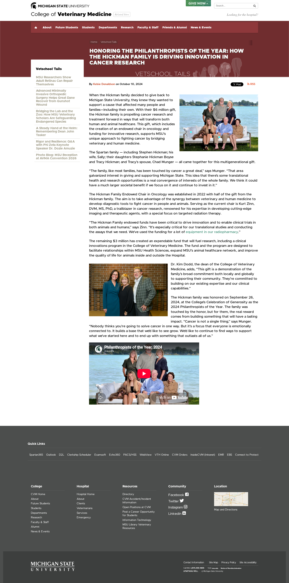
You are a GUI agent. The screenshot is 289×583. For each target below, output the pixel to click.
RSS (252, 84)
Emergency (84, 517)
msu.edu (215, 568)
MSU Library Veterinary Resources (136, 526)
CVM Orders (179, 454)
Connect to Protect (247, 454)
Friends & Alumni (174, 27)
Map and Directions (225, 509)
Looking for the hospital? (242, 14)
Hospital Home (86, 494)
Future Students (66, 27)
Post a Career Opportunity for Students (138, 513)
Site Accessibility (248, 562)
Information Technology (136, 520)
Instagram (176, 507)
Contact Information (193, 562)
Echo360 (114, 454)
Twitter (174, 501)
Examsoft (100, 454)
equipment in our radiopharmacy (212, 232)
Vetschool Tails (109, 42)
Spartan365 (36, 454)
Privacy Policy (228, 562)
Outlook (51, 454)
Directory (128, 494)
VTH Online (162, 454)
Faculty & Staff (147, 27)
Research (127, 27)
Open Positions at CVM (136, 507)
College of (71, 14)
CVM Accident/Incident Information (136, 501)
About (47, 27)
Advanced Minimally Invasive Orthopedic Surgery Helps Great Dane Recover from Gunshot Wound (55, 97)
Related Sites (122, 14)
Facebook (176, 495)
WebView (146, 454)
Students (88, 27)
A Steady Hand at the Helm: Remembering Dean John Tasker (56, 132)
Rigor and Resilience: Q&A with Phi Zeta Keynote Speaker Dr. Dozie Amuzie (55, 145)
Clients (81, 503)
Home (36, 27)
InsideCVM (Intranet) (203, 454)
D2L (61, 454)
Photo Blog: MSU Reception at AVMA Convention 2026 (56, 156)
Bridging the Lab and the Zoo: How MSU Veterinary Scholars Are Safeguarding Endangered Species (56, 116)
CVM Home (38, 494)
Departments (108, 27)
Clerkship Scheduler (79, 454)
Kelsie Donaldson (104, 84)
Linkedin (175, 514)
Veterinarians (84, 508)
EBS (229, 454)
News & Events (201, 27)
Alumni (35, 526)
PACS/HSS (129, 454)
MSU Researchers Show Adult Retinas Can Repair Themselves (54, 81)
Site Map (213, 562)
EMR (221, 454)
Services (82, 513)
